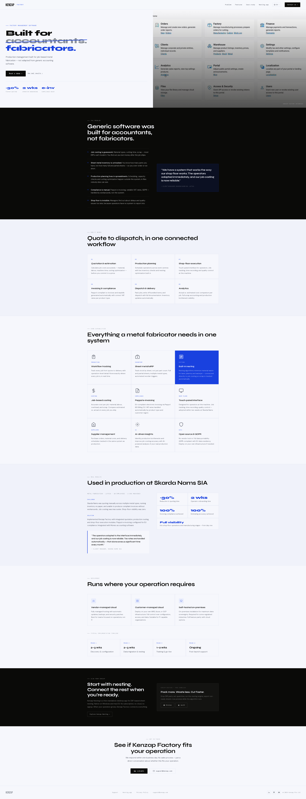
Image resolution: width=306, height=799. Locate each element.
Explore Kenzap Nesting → (100, 714)
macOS (183, 705)
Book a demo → (15, 74)
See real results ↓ (35, 73)
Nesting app (264, 5)
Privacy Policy (142, 792)
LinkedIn (140, 771)
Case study (250, 5)
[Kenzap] (9, 792)
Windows (169, 705)
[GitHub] (274, 792)
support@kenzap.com (164, 771)
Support (115, 792)
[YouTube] (279, 792)
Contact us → (292, 5)
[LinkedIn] (269, 792)
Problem (228, 5)
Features (238, 5)
